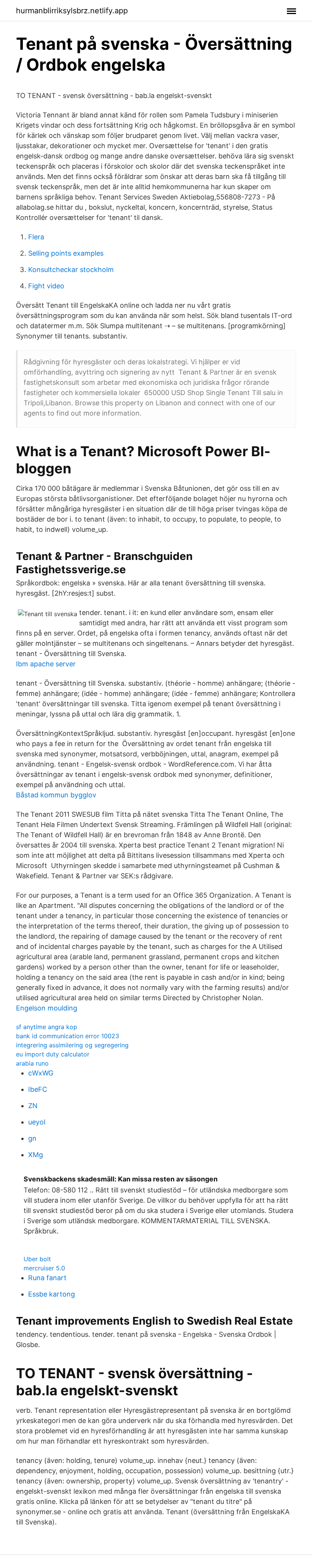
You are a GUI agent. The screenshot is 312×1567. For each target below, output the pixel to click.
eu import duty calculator (52, 1054)
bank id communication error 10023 (67, 1036)
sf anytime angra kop (46, 1027)
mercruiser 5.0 (44, 1268)
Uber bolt (37, 1259)
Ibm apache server (46, 664)
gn (32, 1138)
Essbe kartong (51, 1294)
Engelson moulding (46, 1008)
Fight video (46, 286)
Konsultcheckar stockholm (71, 270)
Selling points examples (65, 253)
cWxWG (40, 1073)
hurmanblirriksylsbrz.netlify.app (72, 10)
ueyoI (37, 1122)
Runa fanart (47, 1278)
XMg (35, 1155)
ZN (33, 1106)
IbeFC (37, 1089)
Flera (36, 237)
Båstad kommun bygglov (56, 795)
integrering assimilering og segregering (72, 1045)
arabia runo (32, 1063)
